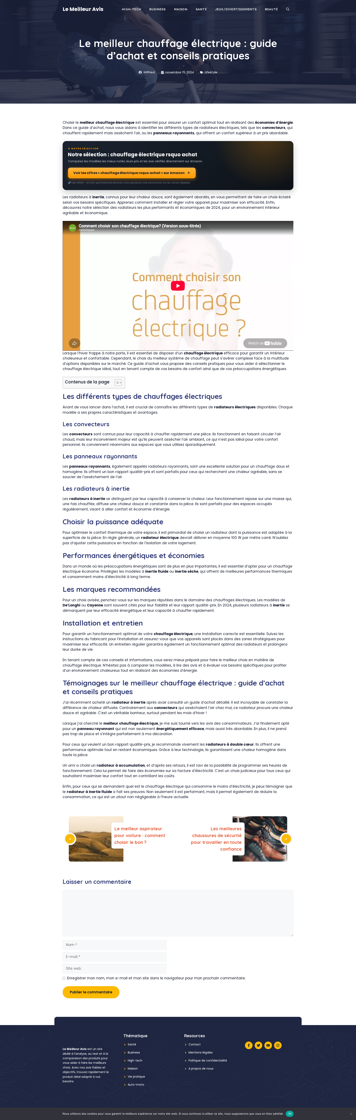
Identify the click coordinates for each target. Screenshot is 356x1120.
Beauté (271, 9)
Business (157, 9)
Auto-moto (136, 1085)
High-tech (135, 1060)
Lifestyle (211, 72)
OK (290, 1113)
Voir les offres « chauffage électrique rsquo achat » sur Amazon (129, 173)
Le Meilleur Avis (83, 9)
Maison (180, 9)
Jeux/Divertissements (236, 9)
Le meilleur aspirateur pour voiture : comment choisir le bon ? (139, 835)
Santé (201, 9)
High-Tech (131, 9)
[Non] (351, 1114)
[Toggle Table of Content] (116, 382)
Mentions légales (201, 1052)
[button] (287, 9)
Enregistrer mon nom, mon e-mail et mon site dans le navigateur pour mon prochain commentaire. (156, 978)
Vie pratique (136, 1076)
